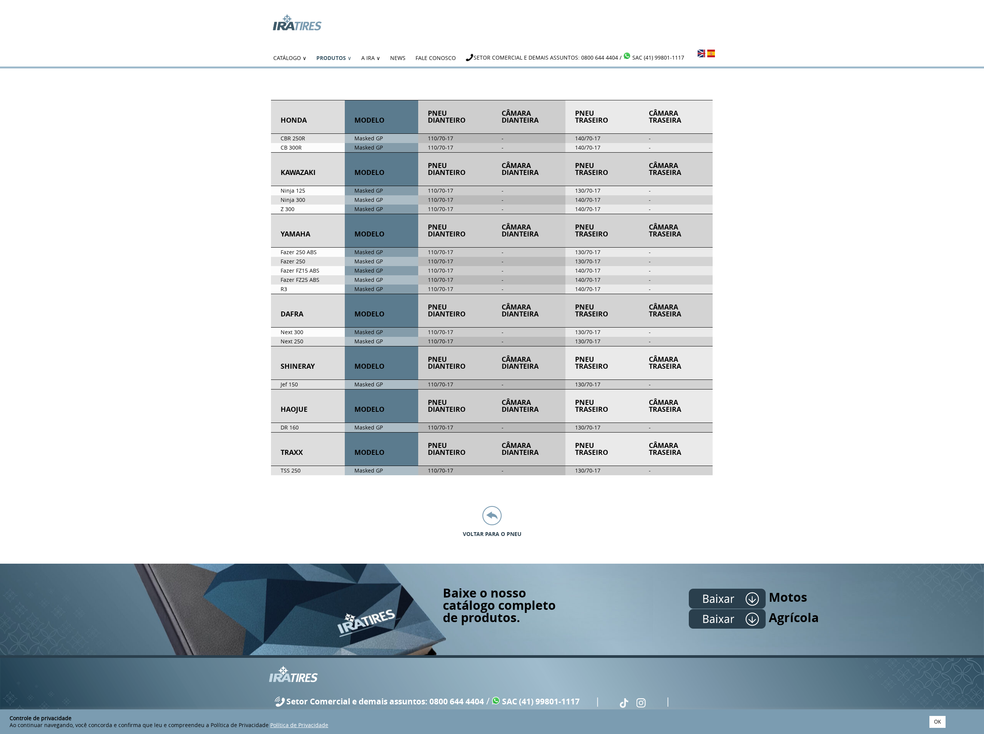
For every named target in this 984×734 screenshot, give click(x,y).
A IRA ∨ (370, 58)
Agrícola (792, 617)
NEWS (398, 58)
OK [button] (937, 721)
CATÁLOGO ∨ (289, 58)
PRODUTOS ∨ (333, 58)
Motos (786, 597)
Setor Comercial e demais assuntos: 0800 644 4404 (546, 57)
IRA (297, 22)
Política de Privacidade (299, 725)
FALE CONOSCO (436, 58)
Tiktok (624, 703)
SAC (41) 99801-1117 (658, 57)
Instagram (641, 703)
